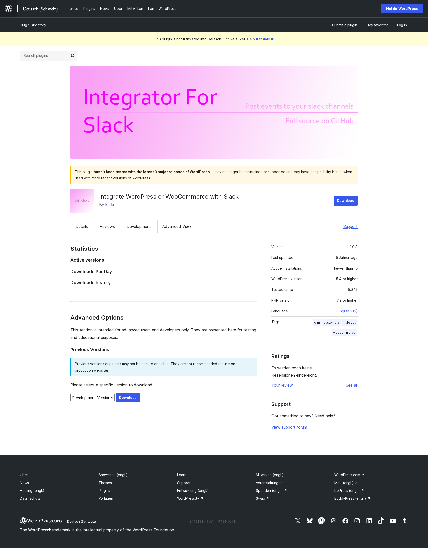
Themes (105, 483)
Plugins (104, 490)
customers (332, 322)
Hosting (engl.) (32, 490)
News (24, 483)
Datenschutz (30, 498)
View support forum (289, 427)
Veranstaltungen (269, 483)
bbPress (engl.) (349, 490)
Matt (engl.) (346, 483)
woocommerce (344, 332)
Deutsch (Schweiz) (81, 521)
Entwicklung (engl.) (193, 490)
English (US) (348, 311)
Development (139, 226)
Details (82, 226)
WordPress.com (349, 475)
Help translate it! (260, 39)
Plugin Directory (33, 25)
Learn (181, 475)
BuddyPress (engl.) (352, 498)
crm (317, 322)
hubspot (350, 322)
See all (352, 385)
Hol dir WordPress (402, 8)
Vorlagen (106, 498)
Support (350, 226)
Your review (282, 385)
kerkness (113, 204)
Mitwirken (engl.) (270, 475)
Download (345, 201)
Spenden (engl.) (271, 490)
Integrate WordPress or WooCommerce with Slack (169, 196)
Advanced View (176, 226)
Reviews (107, 226)
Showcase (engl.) (113, 475)
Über (24, 475)
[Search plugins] (72, 56)
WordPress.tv (190, 498)
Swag (262, 498)
